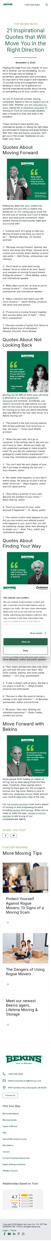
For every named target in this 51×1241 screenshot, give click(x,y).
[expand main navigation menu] (46, 5)
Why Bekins (8, 1145)
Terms (13, 1230)
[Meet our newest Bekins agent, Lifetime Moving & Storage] (7, 1025)
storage (29, 810)
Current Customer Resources (16, 1158)
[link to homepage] (8, 5)
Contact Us (10, 1095)
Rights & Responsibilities (14, 1164)
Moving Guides (10, 1120)
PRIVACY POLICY (10, 1171)
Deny (25, 650)
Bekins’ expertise (31, 133)
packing (16, 810)
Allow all (25, 642)
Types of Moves (10, 1126)
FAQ (4, 1133)
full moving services (17, 804)
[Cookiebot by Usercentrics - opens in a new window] (36, 588)
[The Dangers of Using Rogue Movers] (7, 984)
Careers (6, 1152)
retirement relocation (33, 107)
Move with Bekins (11, 1114)
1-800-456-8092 (32, 5)
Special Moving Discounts (15, 1139)
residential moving (23, 794)
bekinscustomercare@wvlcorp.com (24, 1081)
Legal (5, 1230)
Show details (36, 633)
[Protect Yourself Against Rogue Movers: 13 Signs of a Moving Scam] (7, 923)
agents (32, 211)
